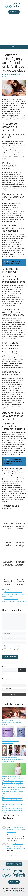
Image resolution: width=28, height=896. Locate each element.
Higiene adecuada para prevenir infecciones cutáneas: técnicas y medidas (12, 800)
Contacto (14, 893)
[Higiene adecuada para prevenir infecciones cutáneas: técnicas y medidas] (14, 795)
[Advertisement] (14, 30)
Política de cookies (20, 892)
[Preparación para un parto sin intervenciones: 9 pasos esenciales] (13, 788)
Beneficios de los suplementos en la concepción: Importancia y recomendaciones (13, 741)
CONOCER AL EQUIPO (14, 864)
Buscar (4, 666)
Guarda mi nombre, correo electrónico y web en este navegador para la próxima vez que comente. (13, 649)
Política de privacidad (8, 892)
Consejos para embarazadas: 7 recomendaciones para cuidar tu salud (12, 810)
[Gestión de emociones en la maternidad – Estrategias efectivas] (14, 769)
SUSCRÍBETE (14, 12)
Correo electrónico (7, 688)
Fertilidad (7, 589)
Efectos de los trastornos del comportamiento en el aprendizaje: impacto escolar (13, 594)
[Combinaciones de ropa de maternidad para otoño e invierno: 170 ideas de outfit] (14, 751)
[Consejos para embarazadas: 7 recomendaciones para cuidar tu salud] (14, 805)
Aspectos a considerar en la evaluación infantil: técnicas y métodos (11, 722)
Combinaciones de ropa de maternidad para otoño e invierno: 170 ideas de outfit (13, 759)
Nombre (4, 683)
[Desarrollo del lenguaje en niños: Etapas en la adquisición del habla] (12, 781)
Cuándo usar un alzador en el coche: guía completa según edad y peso (16, 846)
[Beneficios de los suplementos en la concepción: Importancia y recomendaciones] (14, 732)
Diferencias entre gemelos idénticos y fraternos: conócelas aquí (16, 829)
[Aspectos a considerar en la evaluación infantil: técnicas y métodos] (14, 713)
